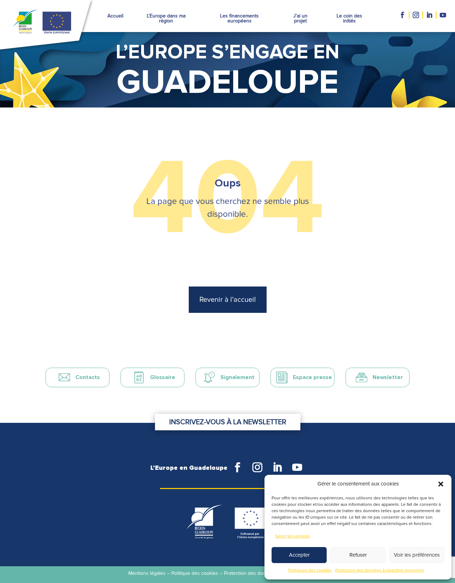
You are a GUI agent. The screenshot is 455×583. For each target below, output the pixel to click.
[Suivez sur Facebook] (403, 15)
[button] (440, 484)
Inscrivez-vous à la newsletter (227, 422)
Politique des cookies (194, 573)
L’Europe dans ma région (166, 18)
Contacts (87, 377)
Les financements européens (239, 18)
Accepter (299, 555)
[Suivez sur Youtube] (444, 15)
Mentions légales (147, 573)
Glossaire (162, 377)
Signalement (237, 377)
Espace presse (312, 377)
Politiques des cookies (310, 570)
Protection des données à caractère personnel (379, 570)
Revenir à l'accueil (227, 299)
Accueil (115, 16)
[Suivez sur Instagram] (416, 15)
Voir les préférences (417, 555)
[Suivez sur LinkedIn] (430, 15)
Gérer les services (292, 536)
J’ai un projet (300, 18)
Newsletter (388, 377)
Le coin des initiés (349, 18)
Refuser (358, 555)
